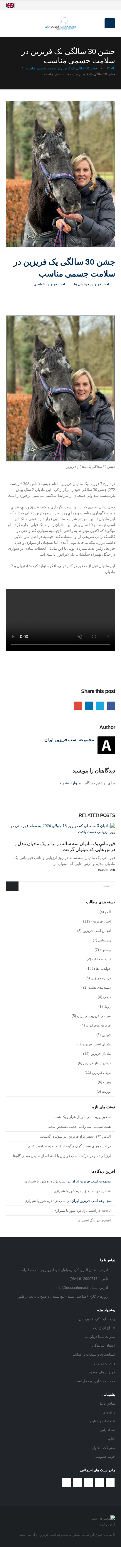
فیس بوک (110, 1482)
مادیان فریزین (100, 1054)
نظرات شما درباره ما (100, 1336)
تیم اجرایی (107, 1430)
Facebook (111, 706)
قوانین (106, 1035)
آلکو (108, 912)
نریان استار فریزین (97, 1063)
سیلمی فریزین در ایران (94, 1016)
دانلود (111, 1439)
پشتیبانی (104, 940)
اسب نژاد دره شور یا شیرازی (45, 1181)
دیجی (107, 997)
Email (78, 706)
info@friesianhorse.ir (72, 1287)
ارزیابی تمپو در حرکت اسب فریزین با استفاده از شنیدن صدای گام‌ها (62, 1156)
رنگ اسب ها (86, 1220)
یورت (107, 1082)
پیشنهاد (105, 950)
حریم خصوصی (104, 1456)
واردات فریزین (104, 1363)
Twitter (100, 706)
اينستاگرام (77, 1482)
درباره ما (108, 1412)
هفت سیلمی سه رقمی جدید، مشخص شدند (79, 1127)
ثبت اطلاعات (101, 959)
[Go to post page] (60, 829)
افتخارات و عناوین (102, 1421)
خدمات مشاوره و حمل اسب (94, 1381)
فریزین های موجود (102, 1372)
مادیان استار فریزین (96, 1044)
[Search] (12, 886)
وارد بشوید (68, 783)
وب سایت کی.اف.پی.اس (97, 1319)
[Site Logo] (60, 23)
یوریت (106, 1091)
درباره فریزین (101, 978)
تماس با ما (107, 1403)
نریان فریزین (101, 1073)
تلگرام (66, 1482)
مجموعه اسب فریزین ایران (69, 739)
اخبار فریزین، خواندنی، (48, 284)
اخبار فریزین (100, 284)
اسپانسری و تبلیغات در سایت (94, 1354)
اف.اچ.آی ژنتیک (104, 1328)
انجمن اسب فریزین (97, 931)
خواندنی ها (81, 284)
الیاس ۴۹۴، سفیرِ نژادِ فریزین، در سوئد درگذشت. (75, 1136)
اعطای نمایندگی (103, 1345)
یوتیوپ (88, 1482)
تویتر (99, 1482)
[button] (110, 23)
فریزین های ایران (98, 1025)
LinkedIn (89, 706)
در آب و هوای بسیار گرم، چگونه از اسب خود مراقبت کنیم (69, 1146)
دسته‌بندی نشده (99, 987)
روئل (107, 1006)
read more (106, 869)
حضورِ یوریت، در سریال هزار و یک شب (82, 1117)
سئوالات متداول (103, 1448)
